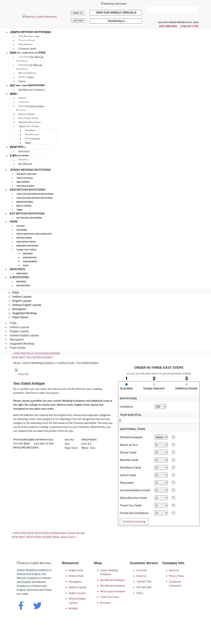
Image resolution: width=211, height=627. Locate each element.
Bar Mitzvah (30, 257)
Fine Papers (23, 182)
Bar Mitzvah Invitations (27, 189)
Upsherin (21, 230)
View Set (23, 374)
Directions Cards (130, 467)
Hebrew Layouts (19, 327)
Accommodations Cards (135, 490)
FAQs (13, 323)
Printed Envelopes (131, 437)
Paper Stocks (18, 347)
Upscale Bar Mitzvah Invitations (34, 198)
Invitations (126, 406)
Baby (26, 265)
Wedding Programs (27, 246)
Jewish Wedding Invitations (30, 169)
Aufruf (20, 226)
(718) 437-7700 (189, 26)
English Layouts (19, 331)
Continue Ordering (134, 521)
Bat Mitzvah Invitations (27, 213)
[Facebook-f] (21, 605)
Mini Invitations (24, 202)
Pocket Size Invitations (134, 513)
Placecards (127, 482)
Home (16, 363)
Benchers (17, 269)
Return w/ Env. (129, 444)
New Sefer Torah (26, 242)
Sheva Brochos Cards (133, 497)
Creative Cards (25, 186)
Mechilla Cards (129, 460)
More (14, 221)
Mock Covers (23, 206)
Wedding (28, 254)
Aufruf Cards (128, 475)
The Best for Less (26, 174)
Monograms (17, 339)
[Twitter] (37, 605)
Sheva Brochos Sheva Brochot (34, 234)
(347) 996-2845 (168, 26)
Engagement (30, 261)
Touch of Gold (24, 178)
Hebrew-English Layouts (24, 335)
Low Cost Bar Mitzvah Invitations (34, 194)
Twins (19, 210)
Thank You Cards (26, 250)
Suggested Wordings (22, 343)
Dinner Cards (128, 452)
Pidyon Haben (24, 238)
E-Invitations (19, 277)
